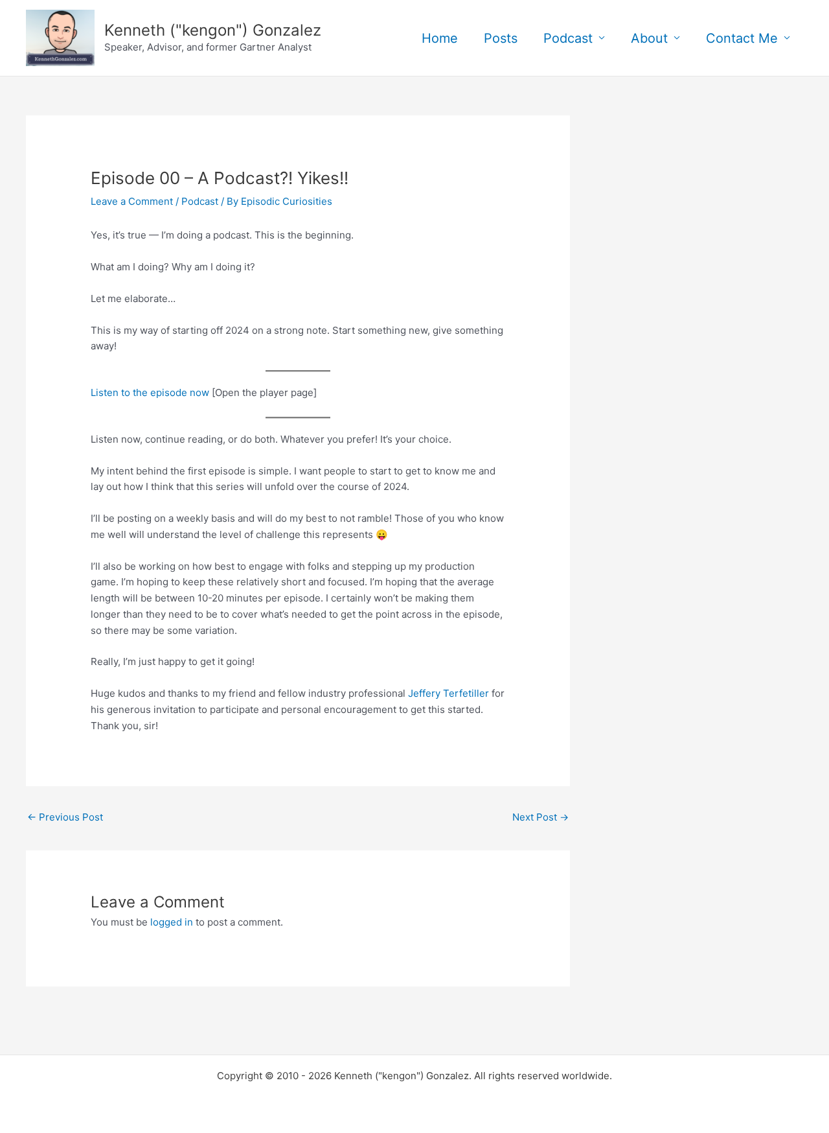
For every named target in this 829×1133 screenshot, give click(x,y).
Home (440, 38)
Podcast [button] (568, 38)
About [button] (649, 38)
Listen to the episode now (150, 392)
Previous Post (65, 817)
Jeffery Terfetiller (448, 693)
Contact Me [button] (742, 38)
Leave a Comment (132, 201)
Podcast (199, 201)
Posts (500, 38)
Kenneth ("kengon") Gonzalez (212, 30)
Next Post (540, 817)
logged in (171, 922)
